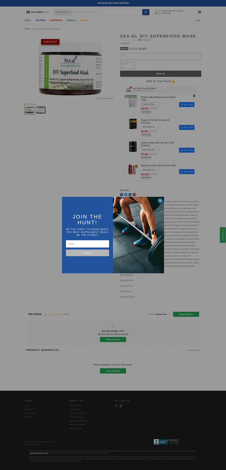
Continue (87, 253)
